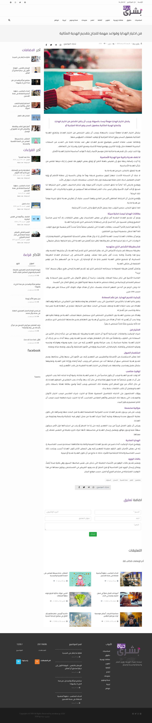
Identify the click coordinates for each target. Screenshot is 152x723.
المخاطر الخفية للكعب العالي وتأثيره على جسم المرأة (21, 106)
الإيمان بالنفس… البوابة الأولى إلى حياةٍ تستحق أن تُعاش (21, 70)
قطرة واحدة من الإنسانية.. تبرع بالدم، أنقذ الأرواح (20, 171)
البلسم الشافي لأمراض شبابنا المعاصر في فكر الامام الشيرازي (22, 235)
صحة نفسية (124, 480)
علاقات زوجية (118, 20)
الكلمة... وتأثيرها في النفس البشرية (20, 218)
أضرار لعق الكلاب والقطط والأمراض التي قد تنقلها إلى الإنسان (20, 129)
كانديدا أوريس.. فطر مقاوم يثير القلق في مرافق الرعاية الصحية (56, 614)
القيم (131, 480)
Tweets (37, 377)
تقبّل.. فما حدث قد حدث (32, 339)
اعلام (92, 20)
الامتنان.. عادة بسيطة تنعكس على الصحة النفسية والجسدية (56, 574)
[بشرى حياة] (133, 10)
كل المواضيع (131, 2)
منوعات (84, 20)
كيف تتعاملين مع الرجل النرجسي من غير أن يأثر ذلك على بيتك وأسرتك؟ (25, 326)
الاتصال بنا (122, 2)
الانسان (115, 480)
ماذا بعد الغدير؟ (24, 157)
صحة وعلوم (74, 20)
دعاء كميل (26, 203)
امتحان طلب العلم (24, 115)
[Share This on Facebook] (46, 45)
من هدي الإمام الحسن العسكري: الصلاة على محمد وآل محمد (26, 312)
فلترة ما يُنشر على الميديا (21, 57)
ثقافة (100, 20)
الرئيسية (140, 2)
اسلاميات (138, 20)
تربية (64, 20)
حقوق (129, 20)
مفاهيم (138, 480)
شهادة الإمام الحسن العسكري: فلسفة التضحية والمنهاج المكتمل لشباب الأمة (26, 271)
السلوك (108, 480)
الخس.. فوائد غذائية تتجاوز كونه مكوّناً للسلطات (56, 594)
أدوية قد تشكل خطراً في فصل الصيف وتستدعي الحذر (107, 594)
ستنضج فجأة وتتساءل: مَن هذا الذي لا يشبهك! (20, 81)
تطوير (108, 20)
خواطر (56, 20)
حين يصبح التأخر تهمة (32, 298)
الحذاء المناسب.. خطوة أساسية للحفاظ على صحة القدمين (107, 574)
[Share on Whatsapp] (60, 45)
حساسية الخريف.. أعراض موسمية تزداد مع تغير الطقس (106, 614)
